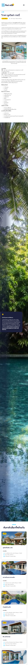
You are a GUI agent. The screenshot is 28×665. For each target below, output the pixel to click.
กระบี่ (11, 18)
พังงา (6, 643)
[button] (24, 5)
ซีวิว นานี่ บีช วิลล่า (6, 636)
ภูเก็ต (6, 584)
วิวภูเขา (14, 18)
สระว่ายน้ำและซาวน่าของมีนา (9, 577)
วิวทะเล (8, 643)
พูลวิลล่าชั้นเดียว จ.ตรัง (8, 547)
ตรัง (6, 554)
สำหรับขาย (11, 554)
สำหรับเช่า (20, 18)
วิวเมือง (16, 18)
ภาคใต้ (2, 12)
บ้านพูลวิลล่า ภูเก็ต (7, 607)
